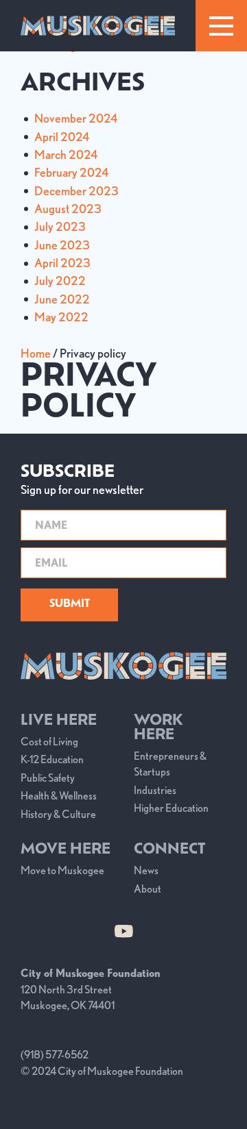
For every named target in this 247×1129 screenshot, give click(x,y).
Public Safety (48, 777)
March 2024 (65, 154)
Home (36, 353)
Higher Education (171, 808)
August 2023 (68, 208)
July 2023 (60, 226)
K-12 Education (52, 759)
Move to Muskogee (62, 870)
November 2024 (75, 118)
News (146, 870)
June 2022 (62, 299)
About (147, 888)
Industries (155, 790)
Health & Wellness (59, 795)
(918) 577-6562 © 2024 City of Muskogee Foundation (102, 1063)
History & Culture (58, 814)
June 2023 (62, 245)
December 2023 (76, 191)
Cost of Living (49, 741)
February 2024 (71, 172)
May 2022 (61, 317)
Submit (69, 604)
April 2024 (61, 136)
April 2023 (62, 263)
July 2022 (60, 280)
